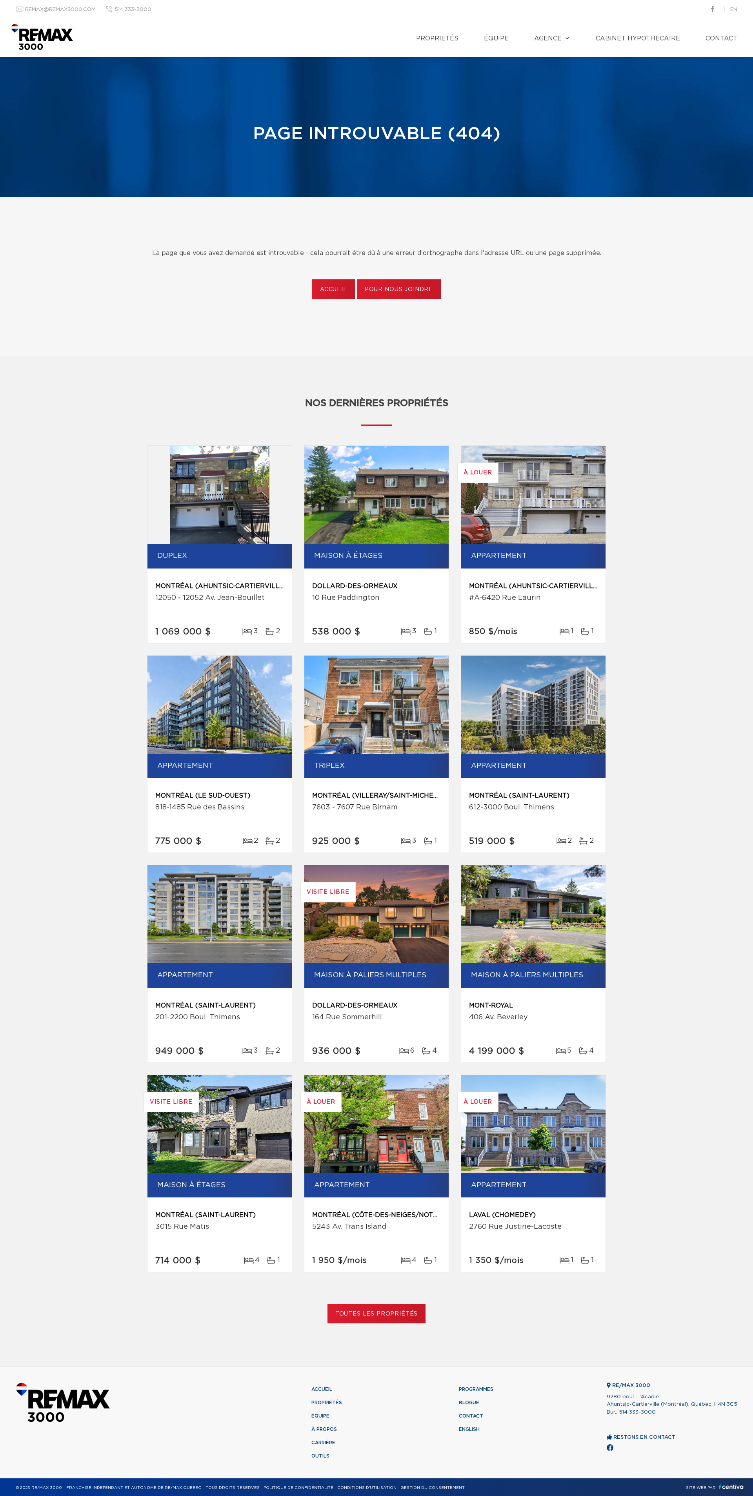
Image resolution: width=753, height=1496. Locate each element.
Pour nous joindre (399, 289)
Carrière (323, 1442)
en (733, 9)
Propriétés (437, 38)
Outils (320, 1456)
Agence (548, 38)
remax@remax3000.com (60, 9)
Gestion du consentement (432, 1488)
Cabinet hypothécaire (638, 38)
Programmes (476, 1389)
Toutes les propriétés (376, 1314)
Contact (721, 38)
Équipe (496, 38)
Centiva (731, 1486)
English (469, 1429)
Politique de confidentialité (298, 1488)
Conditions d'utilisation (367, 1488)
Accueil (333, 289)
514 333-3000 (133, 9)
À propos (324, 1429)
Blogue (469, 1402)
